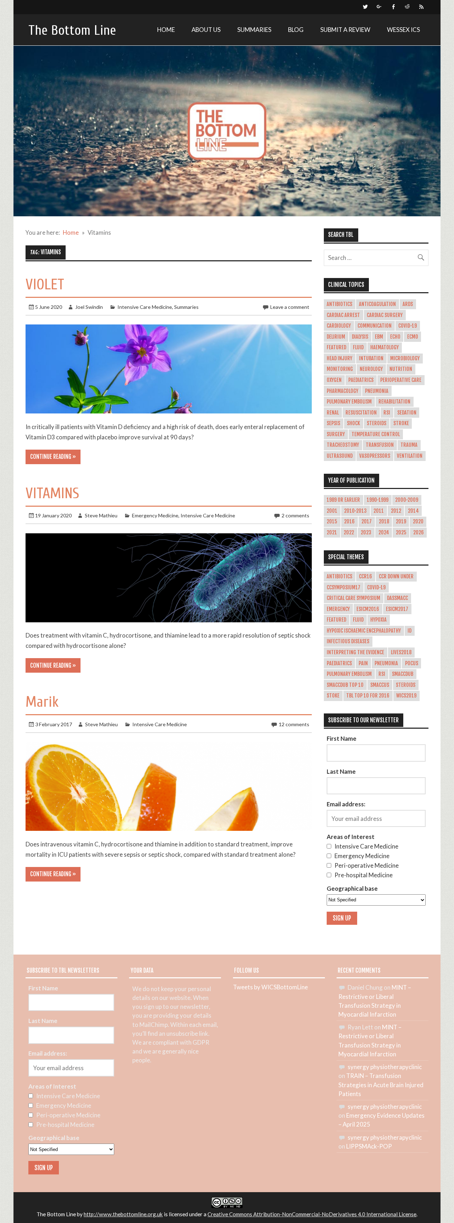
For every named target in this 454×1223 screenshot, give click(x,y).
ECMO (412, 337)
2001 (332, 511)
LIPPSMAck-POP (369, 1146)
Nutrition (400, 369)
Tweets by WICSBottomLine (270, 987)
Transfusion (380, 445)
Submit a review (345, 29)
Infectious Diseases (348, 641)
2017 (366, 521)
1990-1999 (377, 500)
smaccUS (379, 685)
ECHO (395, 337)
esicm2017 (397, 609)
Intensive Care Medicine (144, 307)
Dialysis (360, 337)
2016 (349, 521)
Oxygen (334, 380)
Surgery (336, 434)
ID (409, 631)
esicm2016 (367, 609)
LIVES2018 (401, 652)
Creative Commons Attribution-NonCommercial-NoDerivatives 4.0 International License (311, 1214)
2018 (384, 521)
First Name (341, 738)
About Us (206, 29)
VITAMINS (52, 493)
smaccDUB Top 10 (345, 685)
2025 (401, 532)
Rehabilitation (394, 402)
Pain (363, 663)
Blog (296, 29)
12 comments (294, 724)
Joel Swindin (89, 307)
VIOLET (45, 284)
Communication (375, 326)
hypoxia (378, 620)
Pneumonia (376, 391)
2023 (366, 532)
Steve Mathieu (101, 515)
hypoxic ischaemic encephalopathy (364, 631)
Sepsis (333, 423)
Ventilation (409, 456)
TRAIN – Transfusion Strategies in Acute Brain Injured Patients (380, 1084)
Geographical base (352, 888)
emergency (338, 609)
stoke (333, 696)
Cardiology (339, 326)
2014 (413, 511)
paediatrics (339, 663)
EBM (379, 337)
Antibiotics (339, 304)
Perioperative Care (400, 380)
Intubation (371, 358)
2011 (378, 511)
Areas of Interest (351, 836)
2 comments (295, 515)
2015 (332, 521)
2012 (396, 511)
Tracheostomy (343, 445)
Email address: (346, 804)
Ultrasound (340, 456)
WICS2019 (406, 696)
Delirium (336, 337)
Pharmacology (342, 391)
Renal (333, 413)
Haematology (384, 347)
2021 (332, 532)
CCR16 (365, 576)
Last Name (341, 771)
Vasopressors (374, 456)
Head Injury (339, 358)
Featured (336, 347)
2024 (383, 532)
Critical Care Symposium (353, 598)
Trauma (408, 445)
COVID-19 (407, 326)
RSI (386, 413)
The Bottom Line (72, 30)
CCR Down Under (396, 576)
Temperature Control (375, 434)
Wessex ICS (403, 29)
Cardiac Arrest (343, 315)
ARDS (408, 304)
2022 (349, 532)
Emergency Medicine (155, 515)
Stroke (401, 423)
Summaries (254, 29)
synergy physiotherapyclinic (385, 1067)
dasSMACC (397, 598)
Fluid (358, 347)
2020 (418, 521)
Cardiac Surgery (385, 315)
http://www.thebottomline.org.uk (123, 1214)
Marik (42, 702)
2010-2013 (355, 511)
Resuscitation (361, 413)
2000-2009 (406, 500)
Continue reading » (53, 456)
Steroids (376, 423)
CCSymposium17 (343, 587)
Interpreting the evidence (355, 652)
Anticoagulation (377, 304)
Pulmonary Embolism (349, 402)
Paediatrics (360, 380)
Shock (353, 423)
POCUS (411, 663)
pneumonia (386, 663)
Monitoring (340, 369)
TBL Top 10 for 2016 (367, 696)
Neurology (371, 369)
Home (166, 29)
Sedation (406, 413)
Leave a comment (289, 307)
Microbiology (405, 358)
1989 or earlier (343, 500)
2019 (401, 521)
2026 (418, 532)
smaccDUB (402, 674)
